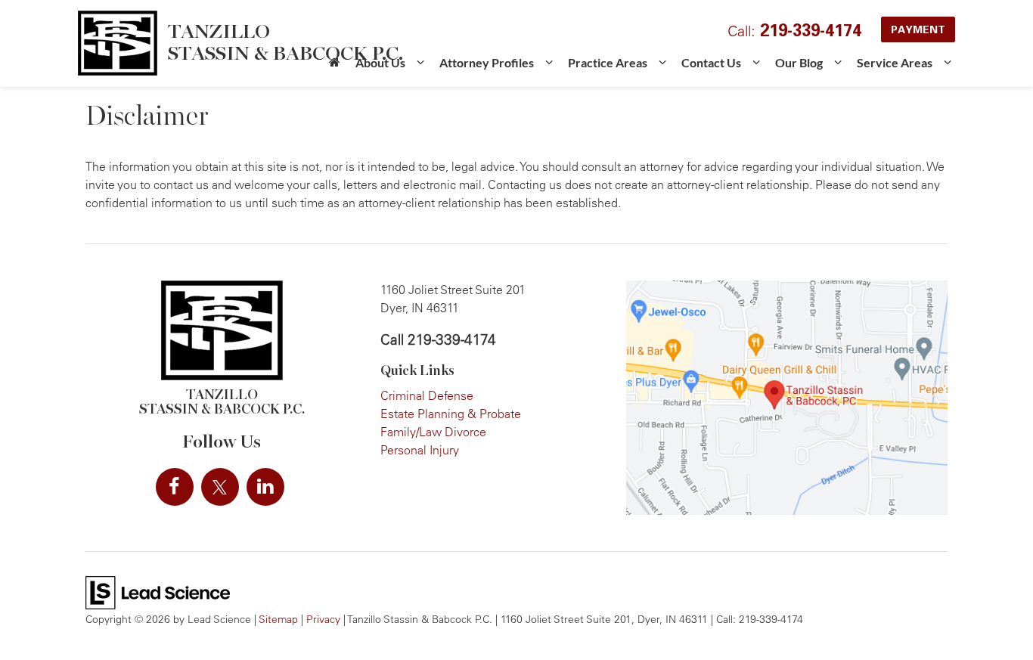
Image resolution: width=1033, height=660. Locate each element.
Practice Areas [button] (607, 62)
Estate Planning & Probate (450, 413)
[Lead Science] (157, 591)
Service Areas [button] (894, 62)
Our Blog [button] (799, 62)
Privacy (323, 618)
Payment (918, 29)
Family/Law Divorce (433, 431)
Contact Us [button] (711, 62)
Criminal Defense (426, 395)
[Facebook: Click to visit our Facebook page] (175, 487)
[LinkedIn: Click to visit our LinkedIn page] (265, 487)
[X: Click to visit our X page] (220, 487)
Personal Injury (419, 449)
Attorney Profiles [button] (486, 62)
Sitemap (278, 618)
